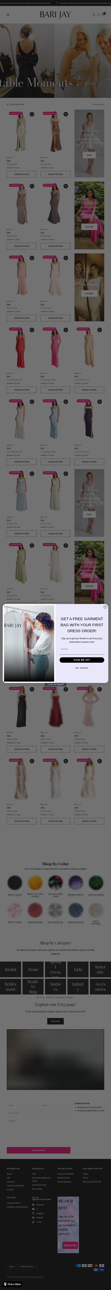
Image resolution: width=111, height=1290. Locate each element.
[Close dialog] (105, 607)
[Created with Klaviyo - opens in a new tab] (55, 684)
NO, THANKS (82, 668)
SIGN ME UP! (82, 660)
